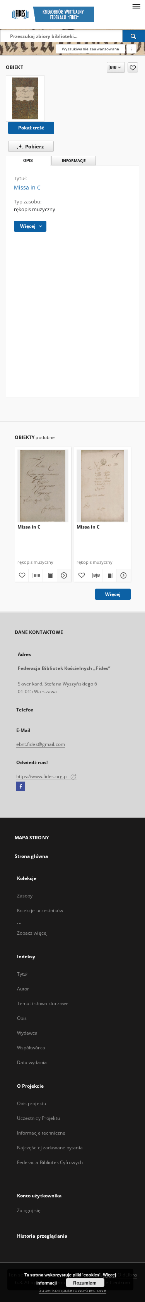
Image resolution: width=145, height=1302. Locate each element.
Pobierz (34, 146)
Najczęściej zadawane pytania (50, 1147)
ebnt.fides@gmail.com (40, 744)
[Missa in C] (25, 98)
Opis (22, 1018)
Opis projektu (31, 1103)
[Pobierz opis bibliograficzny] (36, 575)
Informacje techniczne (41, 1133)
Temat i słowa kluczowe (43, 1003)
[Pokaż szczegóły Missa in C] (63, 575)
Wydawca (27, 1033)
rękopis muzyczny (34, 209)
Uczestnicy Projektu (38, 1118)
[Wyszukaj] (134, 36)
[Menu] (136, 6)
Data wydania (32, 1062)
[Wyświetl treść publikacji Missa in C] (50, 575)
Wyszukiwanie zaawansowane (90, 49)
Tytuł (22, 974)
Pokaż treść (31, 127)
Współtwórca (31, 1047)
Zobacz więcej (32, 933)
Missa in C (29, 527)
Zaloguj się (29, 1210)
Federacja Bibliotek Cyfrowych (50, 1162)
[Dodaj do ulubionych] (133, 67)
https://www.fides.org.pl (42, 776)
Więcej (113, 594)
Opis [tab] (28, 160)
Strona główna (31, 856)
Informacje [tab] (74, 160)
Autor (23, 988)
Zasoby (25, 895)
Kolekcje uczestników (40, 910)
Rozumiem (85, 1282)
